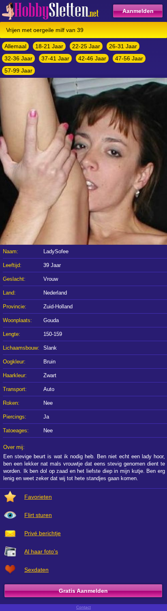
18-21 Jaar (49, 46)
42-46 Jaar (92, 58)
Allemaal (15, 46)
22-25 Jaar (86, 46)
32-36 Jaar (18, 58)
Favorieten (38, 497)
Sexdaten (36, 569)
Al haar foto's (41, 551)
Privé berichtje (42, 533)
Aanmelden (138, 11)
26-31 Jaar (123, 46)
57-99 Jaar (18, 70)
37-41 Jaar (55, 58)
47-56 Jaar (129, 58)
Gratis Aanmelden (83, 591)
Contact (83, 607)
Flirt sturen (38, 515)
